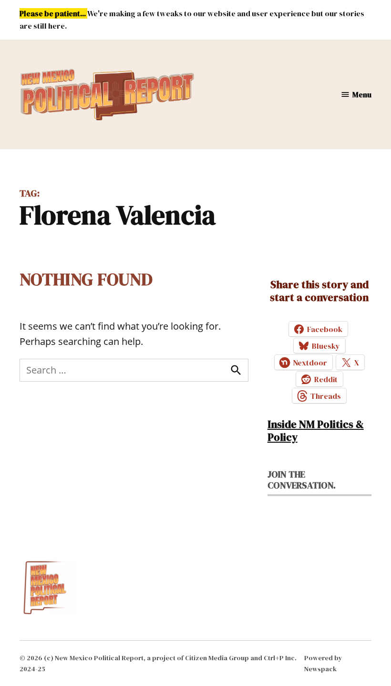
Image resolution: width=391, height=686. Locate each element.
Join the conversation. (302, 479)
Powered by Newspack (323, 663)
